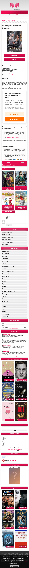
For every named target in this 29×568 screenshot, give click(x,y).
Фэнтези (8, 162)
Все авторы (14, 484)
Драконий (13, 165)
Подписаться (13, 460)
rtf (3, 444)
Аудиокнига (13, 74)
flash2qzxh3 (14, 113)
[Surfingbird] (23, 160)
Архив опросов (17, 449)
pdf (4, 443)
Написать (11, 457)
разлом (9, 165)
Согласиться (14, 566)
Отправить (9, 225)
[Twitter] (15, 160)
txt (4, 445)
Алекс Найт (12, 164)
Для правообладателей (8, 146)
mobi (4, 442)
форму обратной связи (13, 137)
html (4, 441)
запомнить (5, 327)
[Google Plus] (22, 160)
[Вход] (7, 218)
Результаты (10, 449)
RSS (17, 14)
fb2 (4, 439)
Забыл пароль (11, 328)
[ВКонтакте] (14, 160)
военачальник (7, 164)
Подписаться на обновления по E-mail (17, 15)
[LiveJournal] (20, 160)
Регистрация (16, 328)
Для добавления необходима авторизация (14, 356)
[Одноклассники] (17, 160)
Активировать (14, 119)
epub (4, 438)
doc (4, 437)
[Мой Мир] (19, 160)
